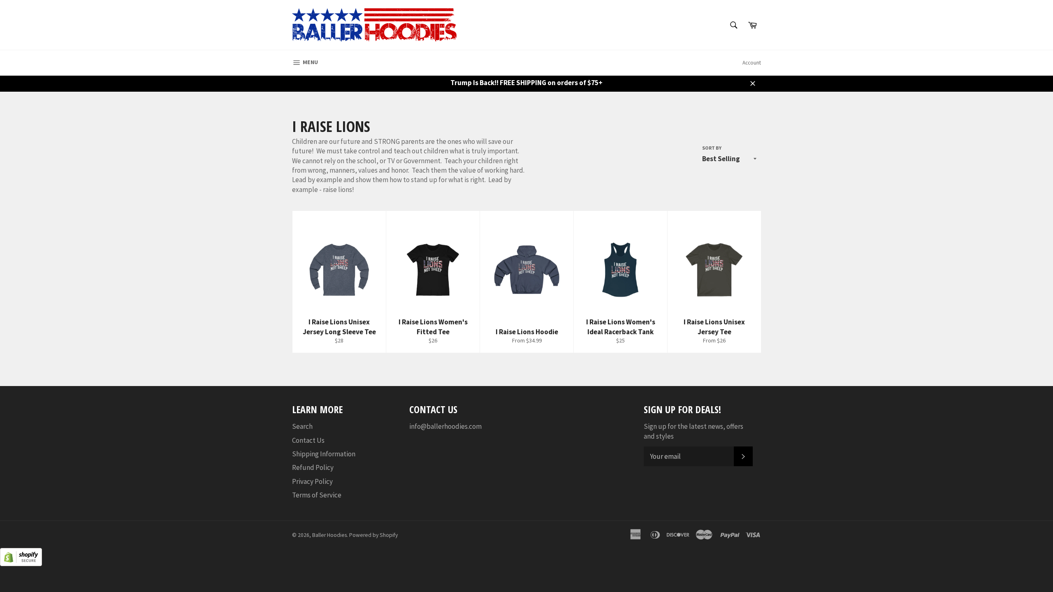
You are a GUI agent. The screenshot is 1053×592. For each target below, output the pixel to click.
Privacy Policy (312, 481)
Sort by (711, 148)
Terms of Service (316, 495)
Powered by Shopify (373, 535)
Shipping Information (323, 453)
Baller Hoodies (329, 535)
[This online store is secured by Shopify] (21, 563)
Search (302, 426)
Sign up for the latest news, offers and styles (693, 431)
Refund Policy (313, 467)
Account (751, 62)
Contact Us (308, 440)
